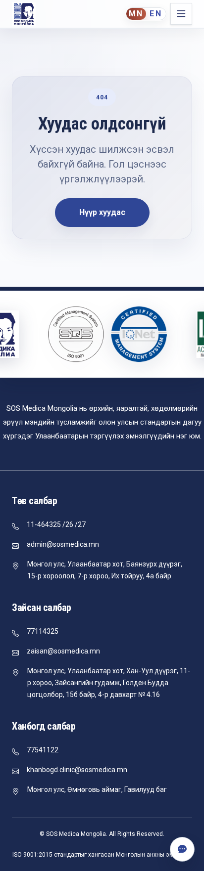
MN (136, 13)
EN (156, 13)
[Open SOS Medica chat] (182, 849)
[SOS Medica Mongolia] (24, 14)
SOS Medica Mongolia (76, 833)
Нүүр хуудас (102, 212)
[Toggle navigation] (181, 14)
